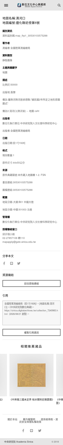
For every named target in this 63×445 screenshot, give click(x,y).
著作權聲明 (29, 419)
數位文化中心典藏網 (32, 5)
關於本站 (12, 419)
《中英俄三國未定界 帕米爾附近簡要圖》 (31, 399)
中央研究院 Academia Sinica (18, 441)
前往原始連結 (31, 283)
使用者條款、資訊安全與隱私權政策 (38, 420)
